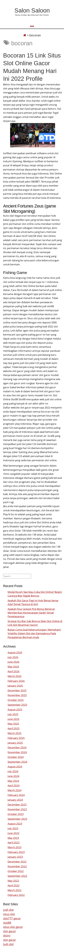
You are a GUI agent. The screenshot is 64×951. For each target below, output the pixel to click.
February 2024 (16, 795)
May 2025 (13, 723)
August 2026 (15, 652)
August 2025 (15, 709)
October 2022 (16, 871)
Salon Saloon (32, 10)
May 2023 (13, 838)
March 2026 (14, 676)
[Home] (24, 35)
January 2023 (15, 856)
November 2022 (17, 866)
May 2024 (13, 781)
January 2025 (15, 742)
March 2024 (14, 790)
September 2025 (17, 704)
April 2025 (13, 728)
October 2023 (16, 814)
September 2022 (17, 876)
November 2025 (17, 695)
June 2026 (13, 661)
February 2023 (16, 852)
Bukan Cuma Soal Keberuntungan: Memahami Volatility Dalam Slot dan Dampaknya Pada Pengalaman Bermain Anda (34, 633)
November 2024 (17, 752)
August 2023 (15, 823)
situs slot (9, 914)
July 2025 (13, 714)
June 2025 (13, 719)
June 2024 (13, 776)
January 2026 (15, 685)
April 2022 (13, 885)
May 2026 (13, 666)
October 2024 (16, 757)
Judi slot (8, 944)
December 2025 (17, 690)
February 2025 (16, 738)
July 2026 (13, 657)
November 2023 (17, 809)
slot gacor (9, 931)
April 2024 (13, 785)
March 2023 (14, 847)
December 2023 (17, 804)
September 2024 (17, 761)
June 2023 (13, 833)
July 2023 (13, 828)
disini (6, 935)
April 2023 (13, 842)
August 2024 (15, 766)
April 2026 (13, 671)
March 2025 (14, 733)
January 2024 (15, 799)
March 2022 (14, 890)
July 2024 (13, 771)
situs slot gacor (13, 927)
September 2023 (17, 819)
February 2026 (16, 681)
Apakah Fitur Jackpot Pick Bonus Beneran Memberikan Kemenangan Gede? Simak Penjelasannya (31, 612)
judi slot (8, 910)
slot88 (7, 923)
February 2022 (16, 895)
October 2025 (16, 700)
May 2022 (13, 880)
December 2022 (17, 861)
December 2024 (17, 747)
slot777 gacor (12, 918)
